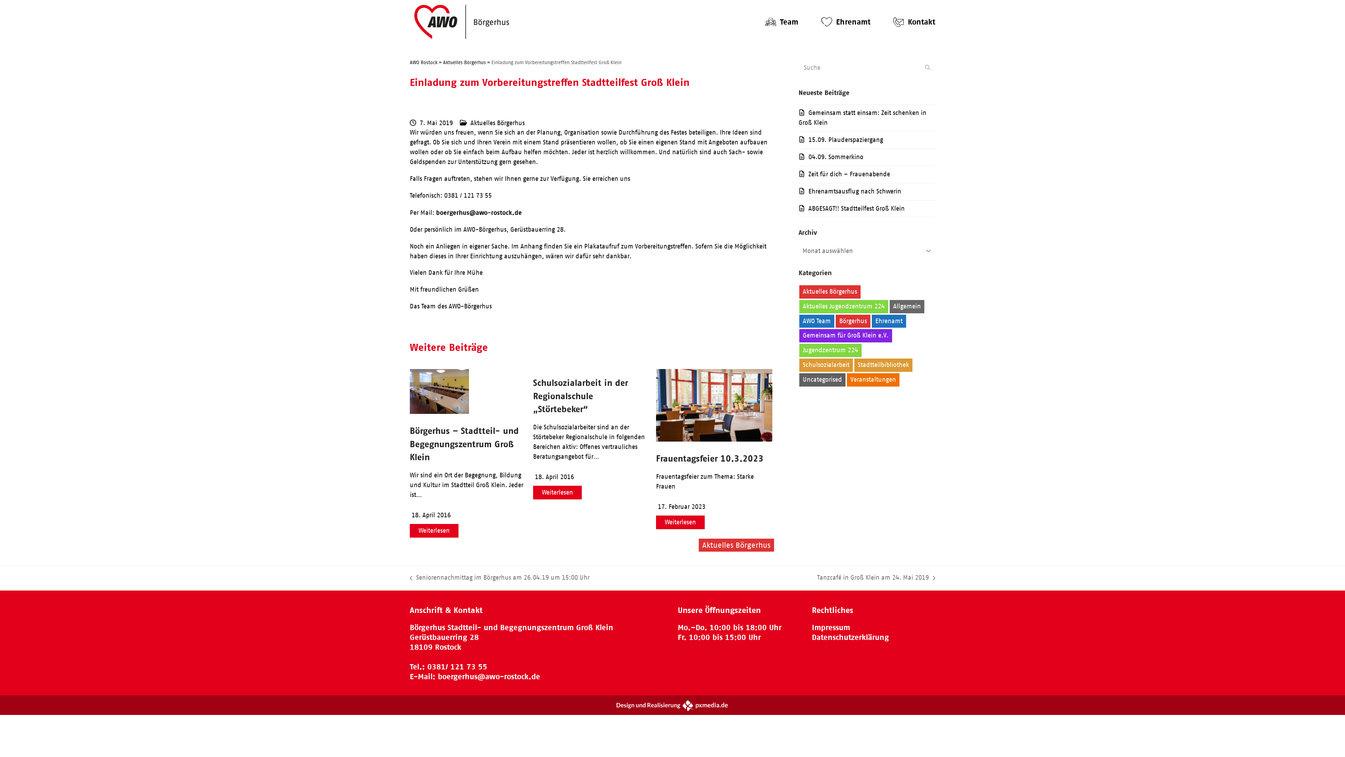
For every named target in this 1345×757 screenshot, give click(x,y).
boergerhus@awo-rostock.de (479, 212)
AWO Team (817, 321)
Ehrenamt (889, 321)
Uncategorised (822, 379)
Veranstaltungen (873, 379)
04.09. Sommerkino (835, 157)
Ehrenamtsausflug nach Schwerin (854, 191)
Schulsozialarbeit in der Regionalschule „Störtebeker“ (580, 395)
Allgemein (907, 306)
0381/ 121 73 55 (457, 666)
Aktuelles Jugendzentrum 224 (844, 306)
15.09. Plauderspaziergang (845, 139)
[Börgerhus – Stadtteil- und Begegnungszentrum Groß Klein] (439, 411)
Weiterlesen (434, 530)
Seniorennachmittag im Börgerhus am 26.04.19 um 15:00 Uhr (499, 578)
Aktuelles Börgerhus (497, 123)
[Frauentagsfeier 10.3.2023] (714, 439)
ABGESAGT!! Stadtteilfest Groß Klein (856, 208)
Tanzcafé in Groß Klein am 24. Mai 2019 (873, 578)
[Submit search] (927, 67)
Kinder (876, 350)
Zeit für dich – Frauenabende (849, 174)
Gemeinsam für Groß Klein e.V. (846, 335)
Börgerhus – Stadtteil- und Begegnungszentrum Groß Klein (464, 443)
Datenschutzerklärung (850, 637)
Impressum (831, 627)
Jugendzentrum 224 (830, 350)
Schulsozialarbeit (826, 364)
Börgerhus (853, 321)
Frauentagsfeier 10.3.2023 (710, 458)
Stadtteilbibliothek (883, 364)
